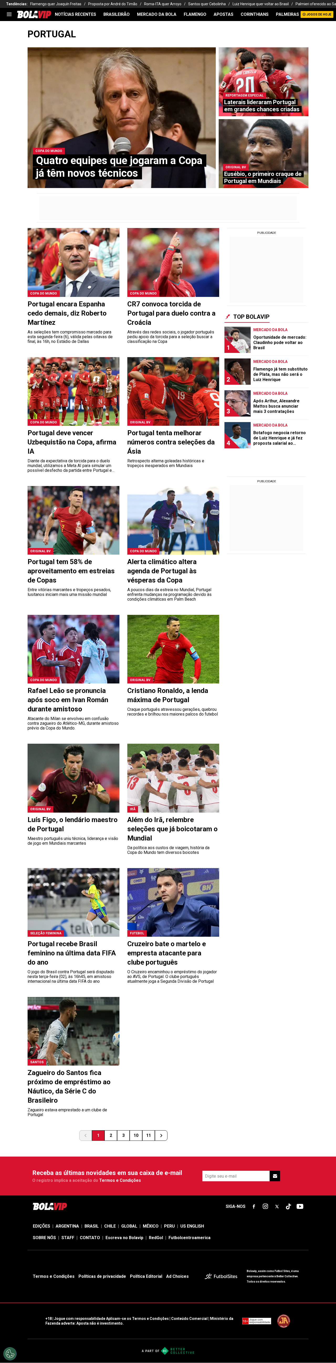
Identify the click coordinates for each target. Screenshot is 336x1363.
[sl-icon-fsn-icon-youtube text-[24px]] (300, 1206)
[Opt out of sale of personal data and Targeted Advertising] (10, 1353)
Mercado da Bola (156, 14)
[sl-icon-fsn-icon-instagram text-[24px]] (265, 1206)
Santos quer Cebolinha (207, 4)
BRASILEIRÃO (116, 14)
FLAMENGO (195, 14)
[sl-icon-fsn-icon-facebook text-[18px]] (254, 1206)
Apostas (223, 14)
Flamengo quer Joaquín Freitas (55, 4)
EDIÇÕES (41, 1226)
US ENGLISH (192, 1226)
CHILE (110, 1226)
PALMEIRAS (287, 14)
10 (136, 1135)
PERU (169, 1226)
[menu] (9, 14)
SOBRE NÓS (44, 1237)
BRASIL (92, 1226)
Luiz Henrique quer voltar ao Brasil (261, 4)
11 (148, 1135)
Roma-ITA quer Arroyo (162, 4)
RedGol (156, 1237)
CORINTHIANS (255, 14)
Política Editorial (146, 1276)
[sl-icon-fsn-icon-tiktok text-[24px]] (288, 1206)
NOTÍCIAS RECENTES (75, 14)
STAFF (67, 1237)
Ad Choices (177, 1276)
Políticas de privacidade (102, 1276)
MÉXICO (151, 1226)
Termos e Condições (120, 1180)
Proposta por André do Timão (112, 4)
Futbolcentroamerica (190, 1237)
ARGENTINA (67, 1226)
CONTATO (90, 1237)
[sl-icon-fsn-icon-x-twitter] (277, 1206)
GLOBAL (129, 1226)
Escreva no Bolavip (124, 1237)
